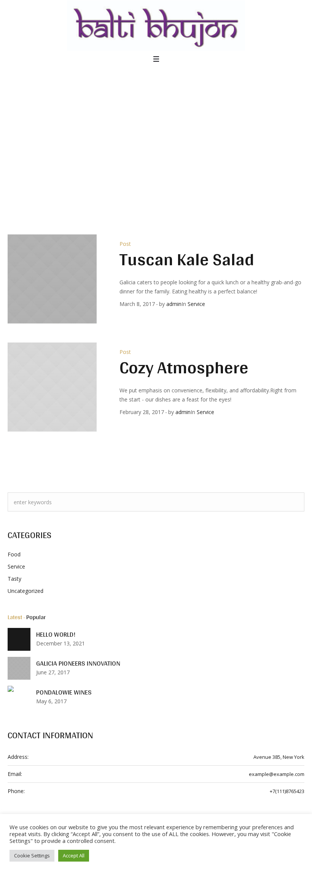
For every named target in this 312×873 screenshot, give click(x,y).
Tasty (14, 578)
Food (14, 554)
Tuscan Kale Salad (186, 259)
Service (196, 303)
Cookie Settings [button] (32, 855)
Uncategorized (25, 590)
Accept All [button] (73, 855)
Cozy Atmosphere (183, 367)
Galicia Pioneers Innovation (78, 663)
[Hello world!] (19, 639)
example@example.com (276, 774)
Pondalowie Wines (64, 692)
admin (173, 303)
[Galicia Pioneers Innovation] (19, 667)
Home (142, 148)
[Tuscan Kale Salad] (52, 278)
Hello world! (55, 634)
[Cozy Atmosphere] (52, 387)
